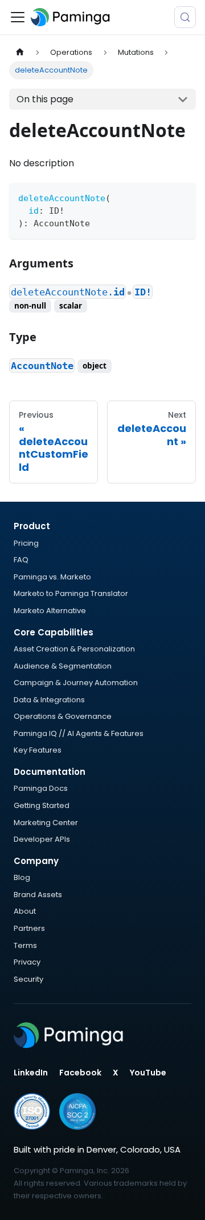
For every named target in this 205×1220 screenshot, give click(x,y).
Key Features (38, 750)
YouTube (148, 1072)
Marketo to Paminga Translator (71, 593)
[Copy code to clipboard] (182, 196)
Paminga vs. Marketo (52, 576)
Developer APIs (42, 839)
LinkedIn (31, 1072)
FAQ (21, 559)
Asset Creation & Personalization (74, 648)
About (25, 911)
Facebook (80, 1072)
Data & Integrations (49, 699)
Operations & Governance (63, 716)
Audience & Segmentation (63, 666)
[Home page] (20, 52)
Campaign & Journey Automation (76, 682)
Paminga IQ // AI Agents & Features (79, 733)
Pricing (26, 543)
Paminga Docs (41, 788)
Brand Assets (38, 894)
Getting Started (41, 805)
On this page (45, 99)
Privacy (27, 962)
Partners (29, 928)
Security (28, 979)
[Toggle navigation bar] (17, 17)
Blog (22, 877)
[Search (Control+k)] (185, 17)
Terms (25, 945)
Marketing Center (46, 822)
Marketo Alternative (50, 610)
